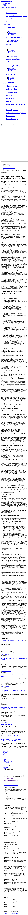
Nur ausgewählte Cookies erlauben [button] (11, 780)
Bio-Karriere (10, 98)
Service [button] (4, 83)
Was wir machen (11, 13)
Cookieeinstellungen (8, 769)
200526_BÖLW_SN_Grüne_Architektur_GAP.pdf (13, 640)
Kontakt (4, 4)
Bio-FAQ (9, 95)
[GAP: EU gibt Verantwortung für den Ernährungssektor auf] (1, 719)
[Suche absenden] (13, 124)
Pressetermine (10, 116)
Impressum (5, 767)
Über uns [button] (5, 10)
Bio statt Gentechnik (12, 59)
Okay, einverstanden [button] (8, 778)
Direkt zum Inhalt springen (6, 1)
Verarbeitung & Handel (14, 37)
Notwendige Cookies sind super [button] (10, 782)
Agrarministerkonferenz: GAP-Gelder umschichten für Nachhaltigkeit (11, 740)
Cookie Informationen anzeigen (10, 803)
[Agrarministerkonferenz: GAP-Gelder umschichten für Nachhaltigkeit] (10, 735)
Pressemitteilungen (12, 119)
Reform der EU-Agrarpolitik (9, 168)
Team (7, 22)
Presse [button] (4, 107)
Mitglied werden (6, 3)
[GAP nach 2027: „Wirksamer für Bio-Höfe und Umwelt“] (5, 686)
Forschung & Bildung (13, 66)
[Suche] (1, 123)
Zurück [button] (5, 911)
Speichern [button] (6, 908)
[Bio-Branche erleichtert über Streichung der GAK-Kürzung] (5, 654)
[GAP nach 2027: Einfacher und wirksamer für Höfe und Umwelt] (1, 703)
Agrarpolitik (5, 166)
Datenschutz (5, 768)
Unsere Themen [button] (6, 24)
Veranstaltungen (11, 92)
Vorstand (9, 19)
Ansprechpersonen (12, 110)
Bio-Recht (9, 44)
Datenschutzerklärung (8, 785)
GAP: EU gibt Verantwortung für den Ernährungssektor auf (11, 723)
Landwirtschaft (11, 27)
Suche (4, 5)
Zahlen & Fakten (11, 75)
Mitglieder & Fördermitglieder (16, 16)
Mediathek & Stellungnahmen (16, 104)
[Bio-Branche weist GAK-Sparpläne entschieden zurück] (6, 671)
